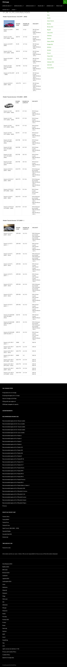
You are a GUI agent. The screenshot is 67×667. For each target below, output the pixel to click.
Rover (3, 625)
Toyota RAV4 (5, 519)
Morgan (4, 607)
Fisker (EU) (50, 56)
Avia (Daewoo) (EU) (7, 564)
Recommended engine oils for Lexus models (13, 432)
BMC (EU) (4, 569)
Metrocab (4, 599)
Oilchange (5, 2)
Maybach (4, 593)
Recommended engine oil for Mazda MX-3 (13, 473)
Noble (4, 613)
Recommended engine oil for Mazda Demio (13, 467)
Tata (3, 643)
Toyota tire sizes (6, 547)
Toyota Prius (5, 522)
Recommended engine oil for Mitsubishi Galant (14, 500)
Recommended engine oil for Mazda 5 (11, 441)
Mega (3, 596)
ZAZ (3, 646)
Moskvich (4, 610)
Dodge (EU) (50, 44)
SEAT (3, 634)
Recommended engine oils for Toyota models (13, 426)
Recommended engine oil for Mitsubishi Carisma (14, 491)
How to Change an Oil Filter (9, 398)
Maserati (4, 590)
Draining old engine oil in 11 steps (11, 395)
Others (13, 9)
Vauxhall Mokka (6, 531)
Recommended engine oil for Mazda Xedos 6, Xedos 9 (15, 485)
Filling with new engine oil (9, 401)
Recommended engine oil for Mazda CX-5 (12, 462)
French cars (59, 5)
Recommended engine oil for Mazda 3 (11, 438)
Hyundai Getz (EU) (7, 534)
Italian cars (40, 5)
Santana (4, 631)
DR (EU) (49, 47)
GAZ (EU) (49, 65)
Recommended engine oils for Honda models (13, 429)
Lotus (3, 584)
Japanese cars (49, 5)
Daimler (49, 38)
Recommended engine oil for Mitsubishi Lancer (14, 497)
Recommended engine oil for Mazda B (12, 456)
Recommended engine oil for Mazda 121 (12, 447)
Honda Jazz (5, 537)
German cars (5, 9)
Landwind (4, 575)
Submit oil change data (8, 657)
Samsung (4, 628)
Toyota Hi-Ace (6, 525)
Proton (4, 622)
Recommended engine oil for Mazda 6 (11, 444)
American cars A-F (6, 5)
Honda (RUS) (50, 67)
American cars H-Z (30, 5)
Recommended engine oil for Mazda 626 (12, 453)
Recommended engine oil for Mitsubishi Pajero (14, 503)
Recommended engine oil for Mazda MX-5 (13, 476)
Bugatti (49, 29)
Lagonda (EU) (5, 578)
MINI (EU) (4, 605)
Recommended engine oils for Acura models (13, 423)
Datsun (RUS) (50, 41)
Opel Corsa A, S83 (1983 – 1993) (10, 528)
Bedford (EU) (5, 566)
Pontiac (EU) (5, 619)
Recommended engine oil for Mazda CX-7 (12, 465)
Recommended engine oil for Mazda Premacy (13, 479)
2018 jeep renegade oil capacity (10, 404)
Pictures (4, 506)
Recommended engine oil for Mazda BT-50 (13, 459)
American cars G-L (18, 5)
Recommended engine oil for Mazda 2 (11, 435)
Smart (3, 637)
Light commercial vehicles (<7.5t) (10, 648)
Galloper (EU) (50, 62)
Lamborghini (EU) (6, 581)
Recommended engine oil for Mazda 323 (12, 450)
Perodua (4, 616)
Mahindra (4, 587)
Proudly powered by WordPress (9, 665)
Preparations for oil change (9, 392)
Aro (48, 12)
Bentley (49, 24)
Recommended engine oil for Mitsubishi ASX (13, 488)
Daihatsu (49, 35)
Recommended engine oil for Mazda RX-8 (12, 482)
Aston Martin (50, 21)
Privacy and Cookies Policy (9, 651)
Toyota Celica (5, 516)
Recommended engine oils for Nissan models (13, 421)
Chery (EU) (50, 32)
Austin (48, 18)
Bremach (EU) (5, 572)
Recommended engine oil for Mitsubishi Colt (13, 494)
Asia (48, 15)
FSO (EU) (49, 59)
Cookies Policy (6, 654)
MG (3, 602)
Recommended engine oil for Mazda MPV (12, 470)
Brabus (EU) (50, 26)
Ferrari (49, 53)
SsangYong (5, 640)
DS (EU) (49, 50)
